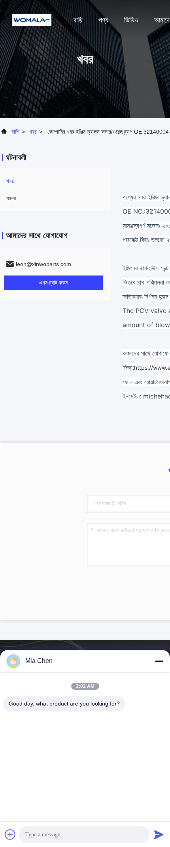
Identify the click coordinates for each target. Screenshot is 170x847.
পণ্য (103, 20)
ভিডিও (131, 20)
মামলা (11, 198)
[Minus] (159, 661)
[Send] (159, 834)
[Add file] (10, 834)
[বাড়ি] (31, 20)
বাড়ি (78, 20)
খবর (33, 131)
